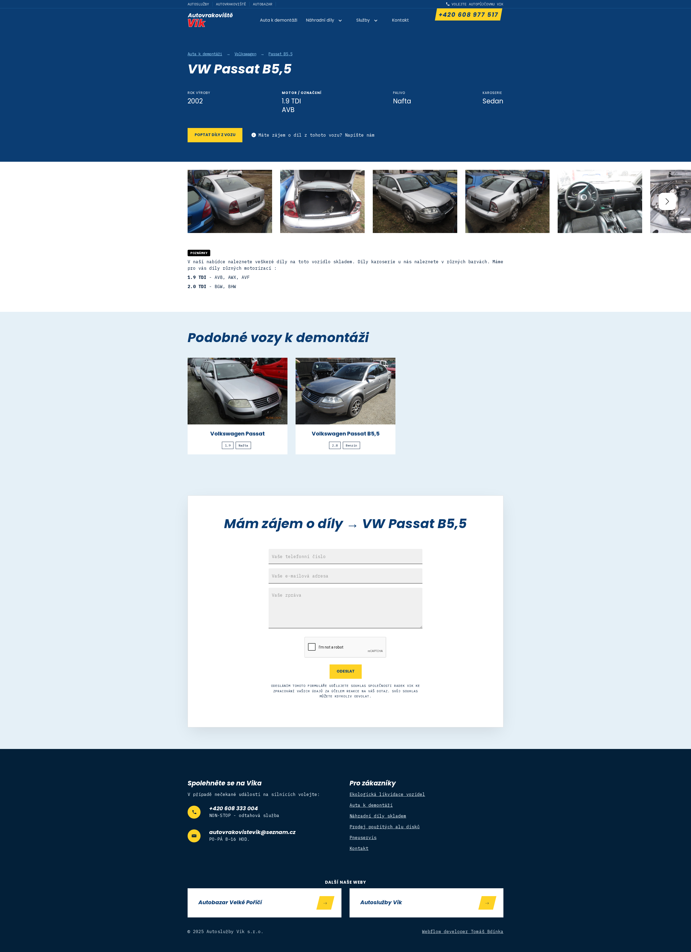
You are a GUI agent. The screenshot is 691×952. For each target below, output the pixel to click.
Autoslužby (198, 4)
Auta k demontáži (278, 20)
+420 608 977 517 (468, 15)
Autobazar (262, 4)
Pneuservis (363, 837)
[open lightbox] (230, 201)
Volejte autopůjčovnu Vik (477, 4)
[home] (210, 19)
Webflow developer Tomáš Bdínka (463, 931)
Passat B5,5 (280, 54)
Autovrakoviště (231, 4)
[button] (327, 21)
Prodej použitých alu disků (385, 826)
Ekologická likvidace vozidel (387, 794)
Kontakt (400, 20)
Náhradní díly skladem (378, 816)
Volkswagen (245, 54)
